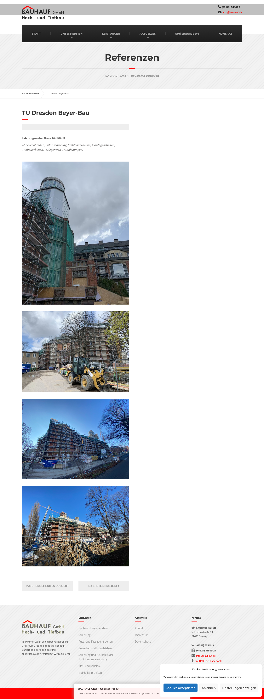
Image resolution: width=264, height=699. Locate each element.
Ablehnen (209, 688)
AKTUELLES (148, 33)
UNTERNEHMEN (71, 33)
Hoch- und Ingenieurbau (93, 628)
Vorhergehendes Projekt (47, 586)
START (36, 33)
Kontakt (140, 628)
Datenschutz (143, 641)
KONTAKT (225, 33)
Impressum (141, 635)
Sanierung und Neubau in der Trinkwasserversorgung (95, 657)
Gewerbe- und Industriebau (95, 648)
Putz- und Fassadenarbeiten (95, 641)
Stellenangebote (187, 33)
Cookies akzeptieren (180, 688)
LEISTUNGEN (111, 33)
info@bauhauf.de (232, 12)
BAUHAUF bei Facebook (208, 661)
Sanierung (84, 635)
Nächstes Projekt (103, 586)
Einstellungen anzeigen (239, 688)
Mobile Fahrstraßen (90, 672)
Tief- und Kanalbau (89, 666)
